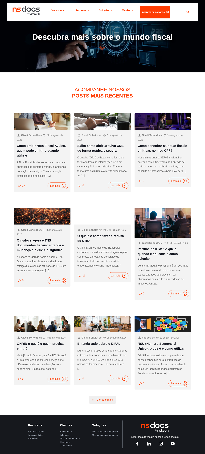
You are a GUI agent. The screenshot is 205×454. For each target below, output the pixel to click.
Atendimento (66, 431)
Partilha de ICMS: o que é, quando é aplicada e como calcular (158, 253)
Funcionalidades (35, 435)
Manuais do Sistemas (70, 438)
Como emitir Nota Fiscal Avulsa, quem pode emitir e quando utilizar (41, 150)
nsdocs (146, 337)
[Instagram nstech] (161, 444)
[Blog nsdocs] (26, 10)
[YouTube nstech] (173, 444)
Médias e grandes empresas (105, 435)
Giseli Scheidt (29, 135)
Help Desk (65, 442)
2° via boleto (66, 445)
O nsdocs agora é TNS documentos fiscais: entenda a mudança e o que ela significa (40, 245)
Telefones (64, 435)
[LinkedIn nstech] (149, 444)
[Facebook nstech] (137, 444)
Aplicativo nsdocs (36, 431)
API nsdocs (33, 438)
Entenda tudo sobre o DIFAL (98, 343)
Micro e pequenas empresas (105, 431)
